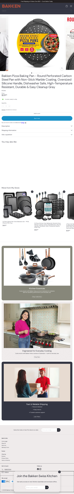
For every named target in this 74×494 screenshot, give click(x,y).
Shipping (3, 109)
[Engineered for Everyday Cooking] (37, 325)
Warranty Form (5, 447)
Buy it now (37, 118)
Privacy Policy (5, 458)
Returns (3, 456)
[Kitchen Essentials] (37, 267)
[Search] (71, 10)
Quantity (4, 103)
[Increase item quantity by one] (9, 106)
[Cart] (66, 6)
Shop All (3, 443)
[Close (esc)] (59, 472)
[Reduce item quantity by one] (3, 106)
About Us (4, 445)
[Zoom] (62, 68)
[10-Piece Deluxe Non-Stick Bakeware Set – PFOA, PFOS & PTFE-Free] (17, 209)
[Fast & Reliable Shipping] (37, 382)
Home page (4, 441)
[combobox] (37, 10)
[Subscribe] (47, 487)
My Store (15, 188)
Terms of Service (6, 460)
